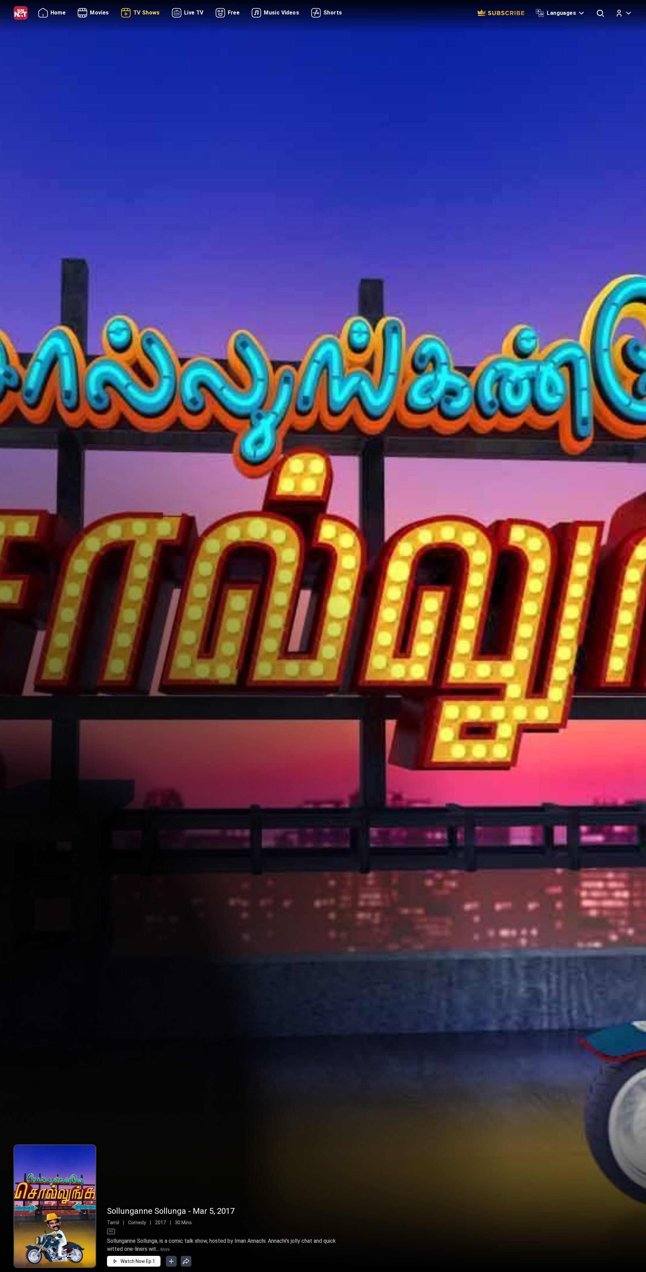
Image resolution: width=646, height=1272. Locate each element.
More (165, 1249)
